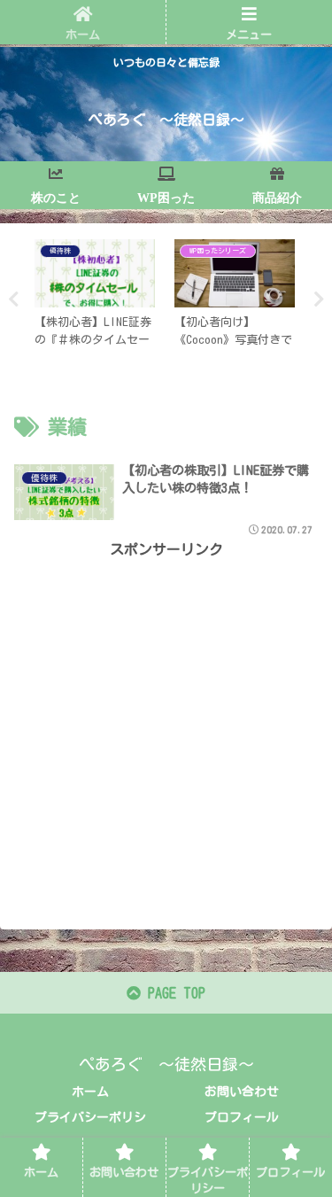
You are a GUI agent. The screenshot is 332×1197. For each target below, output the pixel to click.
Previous (13, 299)
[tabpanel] (94, 296)
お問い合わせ (242, 1091)
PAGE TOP (173, 993)
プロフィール (242, 1117)
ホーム (90, 1091)
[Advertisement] (166, 728)
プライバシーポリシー (90, 1128)
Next (319, 299)
